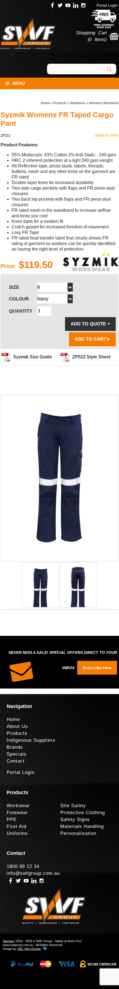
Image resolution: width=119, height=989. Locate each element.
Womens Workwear (103, 103)
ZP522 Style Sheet (91, 357)
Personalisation (78, 833)
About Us (17, 726)
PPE (12, 819)
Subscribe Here (97, 668)
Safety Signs (75, 819)
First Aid (16, 826)
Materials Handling (82, 826)
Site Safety (73, 805)
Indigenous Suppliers (31, 740)
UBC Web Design (29, 948)
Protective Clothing (82, 812)
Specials (17, 754)
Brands (15, 747)
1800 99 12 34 (23, 866)
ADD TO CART (90, 339)
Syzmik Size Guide (32, 357)
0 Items (97, 39)
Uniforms (17, 833)
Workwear (78, 103)
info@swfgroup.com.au (33, 873)
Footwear (17, 812)
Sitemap (8, 941)
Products (60, 103)
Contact (16, 761)
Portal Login (107, 5)
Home (45, 103)
